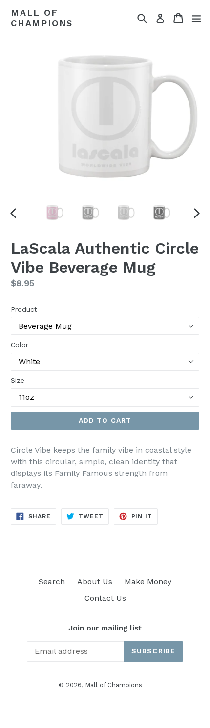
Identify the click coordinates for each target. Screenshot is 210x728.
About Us (94, 581)
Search (52, 581)
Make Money (148, 581)
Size (17, 380)
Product (24, 309)
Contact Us (105, 598)
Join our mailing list (105, 628)
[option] (52, 212)
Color (19, 345)
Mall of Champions (42, 17)
